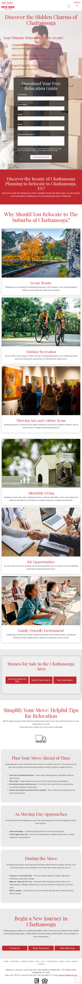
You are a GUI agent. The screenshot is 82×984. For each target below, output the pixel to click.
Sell (43, 961)
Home (6, 961)
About (75, 961)
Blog (68, 961)
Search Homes (27, 961)
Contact (41, 964)
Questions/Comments (26, 134)
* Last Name (22, 105)
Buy (37, 961)
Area (61, 961)
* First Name (22, 95)
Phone (20, 124)
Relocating (52, 961)
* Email (20, 115)
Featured (15, 961)
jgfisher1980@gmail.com (68, 975)
